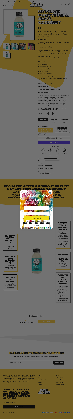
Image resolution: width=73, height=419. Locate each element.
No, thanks (36, 225)
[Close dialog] (50, 192)
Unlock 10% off (36, 218)
